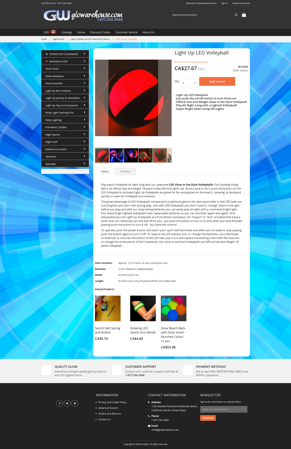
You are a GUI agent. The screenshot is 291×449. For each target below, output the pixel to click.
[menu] (145, 32)
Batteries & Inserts (56, 149)
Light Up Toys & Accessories (61, 105)
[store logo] (83, 16)
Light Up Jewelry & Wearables (62, 98)
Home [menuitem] (81, 32)
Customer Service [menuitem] (126, 32)
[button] (101, 98)
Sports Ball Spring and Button (107, 330)
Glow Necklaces (54, 76)
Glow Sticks (52, 68)
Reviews (125, 171)
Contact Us (104, 419)
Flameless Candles (56, 127)
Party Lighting (53, 120)
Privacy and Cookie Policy (112, 402)
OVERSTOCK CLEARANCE (63, 54)
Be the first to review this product (191, 61)
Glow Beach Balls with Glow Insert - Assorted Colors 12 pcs (173, 334)
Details (105, 171)
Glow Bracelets (54, 83)
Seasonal (50, 156)
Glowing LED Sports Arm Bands (143, 330)
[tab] (105, 171)
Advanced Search (108, 407)
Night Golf (51, 141)
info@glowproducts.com (165, 429)
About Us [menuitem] (148, 32)
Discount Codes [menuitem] (100, 32)
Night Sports (58, 39)
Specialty (50, 163)
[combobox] (205, 14)
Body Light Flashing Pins (59, 112)
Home (44, 39)
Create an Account (241, 3)
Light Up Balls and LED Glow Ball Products (90, 39)
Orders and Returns (109, 413)
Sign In (224, 3)
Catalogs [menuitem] (66, 32)
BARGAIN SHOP (58, 61)
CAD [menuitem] (47, 32)
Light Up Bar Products (58, 90)
